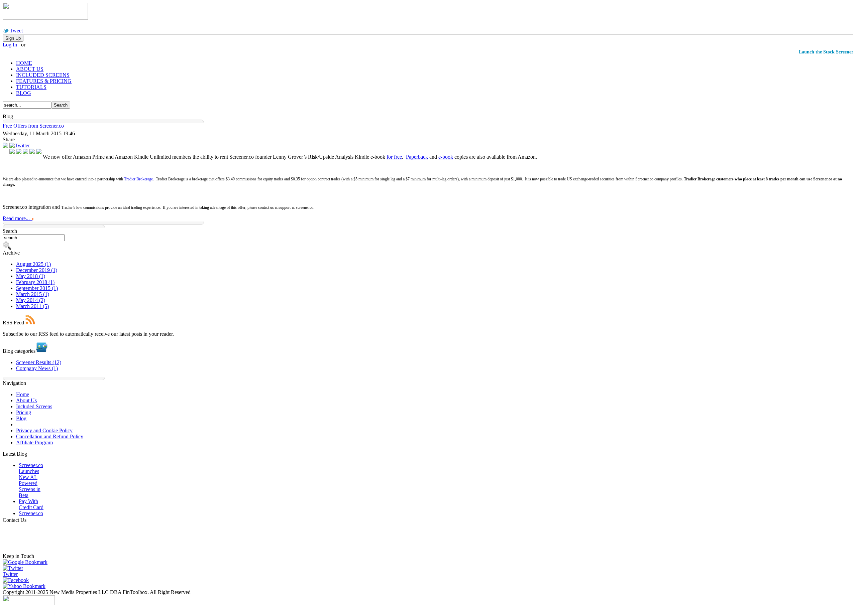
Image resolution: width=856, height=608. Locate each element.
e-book (445, 157)
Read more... (17, 218)
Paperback (417, 157)
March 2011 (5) (32, 306)
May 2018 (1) (30, 276)
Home (22, 394)
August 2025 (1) (33, 264)
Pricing (23, 412)
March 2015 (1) (32, 294)
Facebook (18, 580)
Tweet (16, 30)
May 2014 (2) (30, 300)
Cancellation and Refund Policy (49, 436)
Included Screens (34, 406)
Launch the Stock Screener (826, 51)
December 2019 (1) (36, 270)
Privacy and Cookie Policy (44, 430)
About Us (26, 400)
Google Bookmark (27, 562)
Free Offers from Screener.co (33, 126)
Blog (21, 418)
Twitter (10, 574)
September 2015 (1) (37, 288)
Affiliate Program (34, 442)
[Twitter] (19, 145)
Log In (10, 44)
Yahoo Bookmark (26, 586)
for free (394, 157)
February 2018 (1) (35, 282)
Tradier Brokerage (138, 179)
